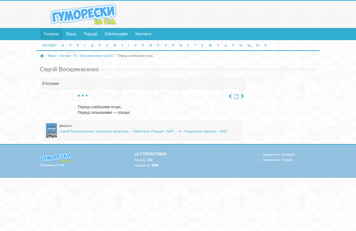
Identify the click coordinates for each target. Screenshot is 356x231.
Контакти (143, 34)
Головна (51, 34)
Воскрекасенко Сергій (97, 56)
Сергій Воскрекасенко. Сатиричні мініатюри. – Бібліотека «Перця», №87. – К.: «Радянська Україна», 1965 (143, 131)
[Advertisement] (225, 14)
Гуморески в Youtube (277, 160)
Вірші (71, 34)
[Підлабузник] (242, 96)
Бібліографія (116, 34)
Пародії (90, 34)
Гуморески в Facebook (278, 154)
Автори (65, 56)
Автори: (49, 45)
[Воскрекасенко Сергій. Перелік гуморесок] (236, 96)
